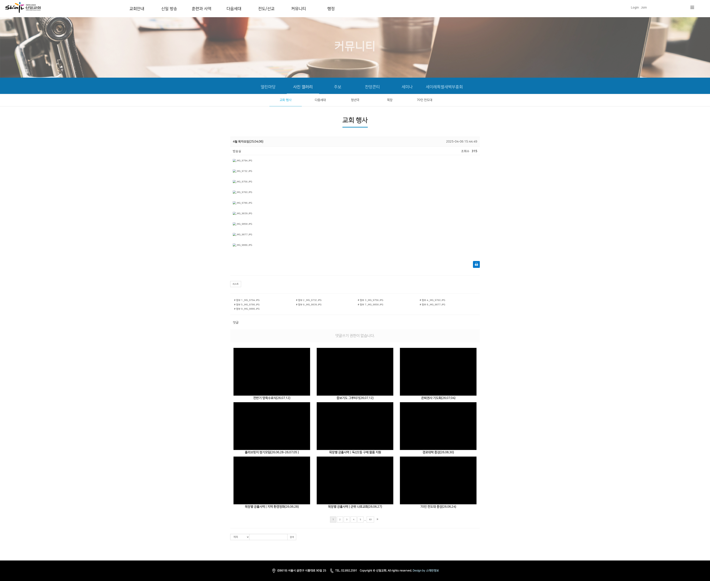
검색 (292, 537)
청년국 (355, 100)
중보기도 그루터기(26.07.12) (355, 398)
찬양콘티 (372, 87)
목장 (390, 100)
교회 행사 (285, 100)
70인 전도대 (424, 100)
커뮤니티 (298, 8)
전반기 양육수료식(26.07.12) (271, 398)
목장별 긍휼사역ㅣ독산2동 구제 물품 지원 (355, 452)
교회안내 (136, 8)
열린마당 (268, 87)
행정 (331, 8)
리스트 (236, 284)
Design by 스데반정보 (426, 570)
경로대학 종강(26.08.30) (438, 452)
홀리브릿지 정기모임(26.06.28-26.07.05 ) (272, 452)
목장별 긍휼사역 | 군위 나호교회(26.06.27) (355, 506)
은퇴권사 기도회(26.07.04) (438, 398)
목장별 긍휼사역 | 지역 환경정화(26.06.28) (272, 506)
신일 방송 (169, 8)
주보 (337, 87)
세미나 (407, 87)
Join (644, 7)
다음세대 (233, 8)
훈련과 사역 (201, 8)
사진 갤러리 (303, 87)
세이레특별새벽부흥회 (444, 87)
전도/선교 (266, 8)
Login (635, 7)
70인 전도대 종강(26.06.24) (438, 506)
